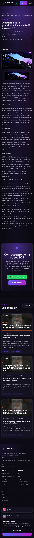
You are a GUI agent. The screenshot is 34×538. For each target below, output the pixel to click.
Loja (19, 476)
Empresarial (4, 484)
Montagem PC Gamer (7, 479)
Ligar (2, 494)
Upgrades (4, 481)
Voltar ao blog (7, 49)
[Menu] (30, 3)
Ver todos (27, 305)
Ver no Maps (4, 500)
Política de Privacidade (22, 526)
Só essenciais (17, 530)
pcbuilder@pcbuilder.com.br (10, 466)
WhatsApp (4, 492)
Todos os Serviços (23, 481)
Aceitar (17, 534)
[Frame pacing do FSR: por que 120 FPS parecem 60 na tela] (17, 364)
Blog (8, 13)
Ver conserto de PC (17, 282)
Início (3, 13)
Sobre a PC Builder (23, 484)
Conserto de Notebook (7, 476)
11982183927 (6, 464)
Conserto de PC (5, 473)
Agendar (23, 3)
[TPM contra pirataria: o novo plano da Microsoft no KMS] (17, 322)
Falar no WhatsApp (18, 277)
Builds (20, 473)
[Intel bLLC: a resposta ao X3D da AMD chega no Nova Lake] (17, 407)
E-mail (3, 497)
